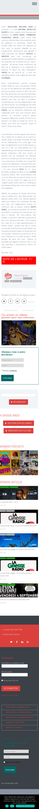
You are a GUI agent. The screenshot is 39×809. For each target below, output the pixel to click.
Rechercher (19, 402)
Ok (7, 806)
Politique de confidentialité (25, 806)
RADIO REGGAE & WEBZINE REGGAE (20, 717)
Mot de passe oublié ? (10, 695)
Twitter (4, 301)
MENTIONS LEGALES (12, 634)
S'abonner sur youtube (19, 430)
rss (27, 641)
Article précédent (11, 310)
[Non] (37, 802)
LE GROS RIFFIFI (4, 453)
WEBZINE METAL (16, 281)
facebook (16, 641)
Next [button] (36, 463)
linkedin (22, 641)
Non (12, 806)
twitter (11, 641)
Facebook (10, 301)
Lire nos (10, 370)
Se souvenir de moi (10, 680)
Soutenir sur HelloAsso (20, 423)
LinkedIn (17, 301)
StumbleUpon (24, 301)
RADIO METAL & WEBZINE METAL (19, 712)
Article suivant (28, 310)
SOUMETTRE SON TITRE (13, 629)
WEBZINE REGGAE (14, 487)
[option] (18, 332)
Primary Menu (34, 3)
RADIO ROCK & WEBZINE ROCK (18, 707)
